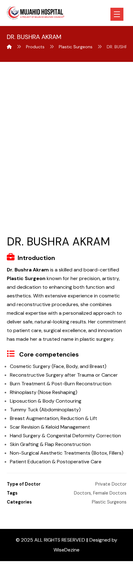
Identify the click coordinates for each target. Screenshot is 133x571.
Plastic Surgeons (109, 502)
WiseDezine (66, 550)
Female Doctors (110, 493)
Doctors (82, 493)
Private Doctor (111, 484)
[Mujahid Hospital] (9, 47)
